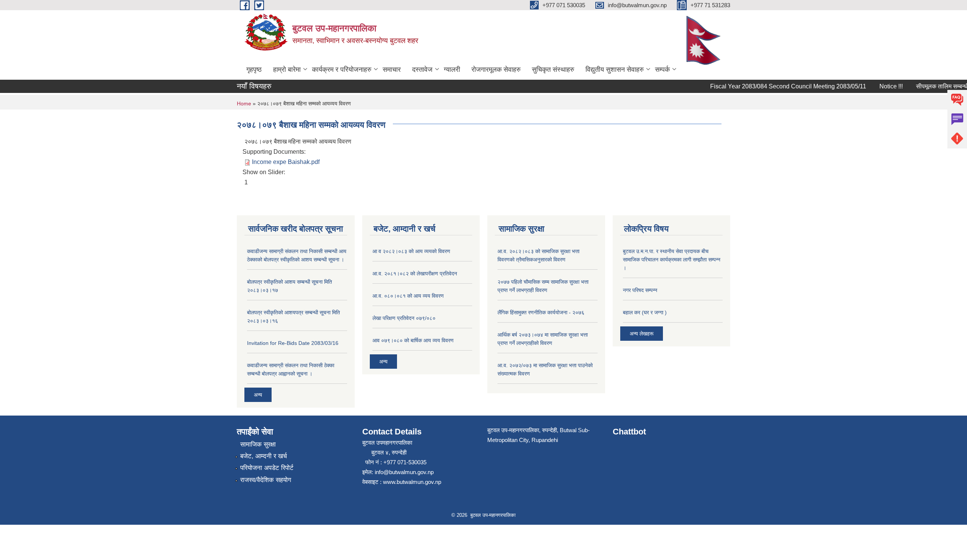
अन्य (258, 395)
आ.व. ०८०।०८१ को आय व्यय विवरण (408, 296)
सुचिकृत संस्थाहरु (553, 69)
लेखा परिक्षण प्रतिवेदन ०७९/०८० (404, 318)
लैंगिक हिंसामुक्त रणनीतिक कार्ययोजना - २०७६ (540, 312)
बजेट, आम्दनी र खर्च (263, 456)
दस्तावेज (422, 69)
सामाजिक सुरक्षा (258, 444)
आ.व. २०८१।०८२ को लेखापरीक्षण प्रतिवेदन (414, 273)
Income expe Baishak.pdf (286, 162)
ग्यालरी (452, 69)
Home (244, 103)
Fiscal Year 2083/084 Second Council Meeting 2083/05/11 (781, 86)
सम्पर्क (662, 69)
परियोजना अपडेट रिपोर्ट (266, 467)
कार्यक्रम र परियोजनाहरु (341, 69)
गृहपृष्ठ (254, 69)
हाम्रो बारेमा (287, 69)
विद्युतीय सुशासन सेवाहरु (614, 69)
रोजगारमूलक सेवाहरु (496, 69)
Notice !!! (884, 86)
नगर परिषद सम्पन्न (640, 290)
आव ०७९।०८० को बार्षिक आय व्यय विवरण (413, 340)
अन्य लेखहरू (641, 334)
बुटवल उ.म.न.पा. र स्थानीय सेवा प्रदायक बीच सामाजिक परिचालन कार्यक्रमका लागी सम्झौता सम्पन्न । (671, 259)
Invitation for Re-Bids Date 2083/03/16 (292, 343)
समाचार (392, 69)
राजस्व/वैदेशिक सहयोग (265, 480)
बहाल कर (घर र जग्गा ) (645, 312)
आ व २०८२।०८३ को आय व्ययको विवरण (411, 251)
